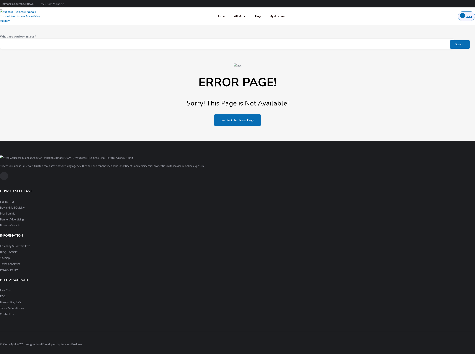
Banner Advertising (12, 219)
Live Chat (6, 290)
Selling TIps (7, 201)
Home (221, 16)
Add (469, 17)
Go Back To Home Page (237, 120)
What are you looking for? (18, 36)
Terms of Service (10, 263)
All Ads (239, 16)
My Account (278, 16)
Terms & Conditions (12, 308)
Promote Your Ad (10, 225)
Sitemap (5, 257)
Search (459, 44)
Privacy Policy (9, 269)
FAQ (3, 296)
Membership (7, 213)
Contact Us (7, 314)
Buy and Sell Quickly (12, 207)
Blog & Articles (9, 252)
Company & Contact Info (15, 246)
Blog (257, 16)
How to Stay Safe (10, 302)
